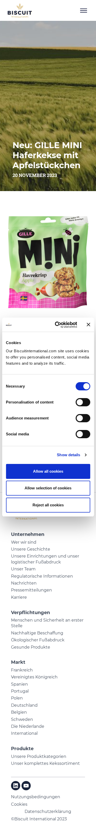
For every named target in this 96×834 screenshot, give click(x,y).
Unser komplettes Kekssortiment (45, 763)
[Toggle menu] (83, 10)
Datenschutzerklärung (48, 811)
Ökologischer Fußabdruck (38, 640)
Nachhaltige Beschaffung (37, 633)
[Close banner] (88, 324)
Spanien (19, 684)
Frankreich (22, 670)
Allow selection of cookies (48, 488)
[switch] (83, 402)
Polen (17, 698)
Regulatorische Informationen (42, 576)
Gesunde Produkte (30, 647)
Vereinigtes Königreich (34, 677)
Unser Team (23, 569)
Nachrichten (24, 583)
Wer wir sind (23, 542)
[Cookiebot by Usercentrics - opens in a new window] (57, 324)
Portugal (20, 691)
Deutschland (24, 705)
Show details (68, 455)
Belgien (19, 712)
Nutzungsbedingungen (35, 796)
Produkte (22, 748)
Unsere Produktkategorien (38, 756)
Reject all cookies (48, 505)
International (24, 733)
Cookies (19, 804)
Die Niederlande (27, 726)
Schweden (22, 719)
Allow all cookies (48, 471)
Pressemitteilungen (31, 590)
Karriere (19, 597)
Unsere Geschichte (30, 549)
